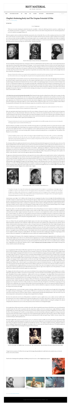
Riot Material (35, 7)
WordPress (43, 399)
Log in (47, 399)
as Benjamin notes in (43, 242)
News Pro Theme (31, 399)
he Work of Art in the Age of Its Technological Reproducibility (19, 95)
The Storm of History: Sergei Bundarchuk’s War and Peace (54, 387)
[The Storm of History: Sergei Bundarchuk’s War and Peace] (55, 382)
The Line (14, 393)
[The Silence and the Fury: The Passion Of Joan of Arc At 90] (15, 382)
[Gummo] (35, 382)
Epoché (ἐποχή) (43, 358)
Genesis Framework (39, 399)
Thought (17, 393)
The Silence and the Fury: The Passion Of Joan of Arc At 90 (15, 387)
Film (11, 393)
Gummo (27, 387)
